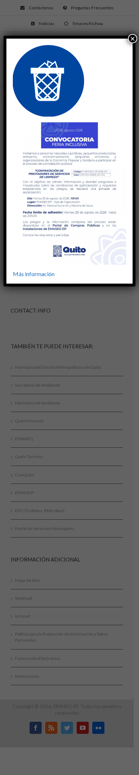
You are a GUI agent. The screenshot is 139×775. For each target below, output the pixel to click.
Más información (34, 273)
